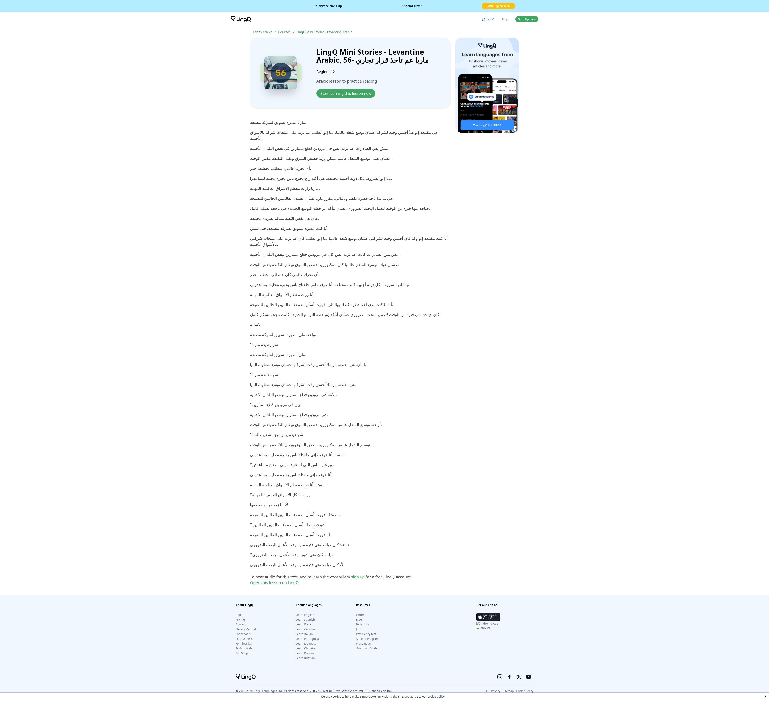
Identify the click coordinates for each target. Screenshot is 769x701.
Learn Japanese (306, 643)
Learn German (305, 629)
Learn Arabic (262, 32)
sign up (358, 577)
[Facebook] (509, 677)
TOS (486, 691)
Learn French (304, 624)
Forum (360, 615)
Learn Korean (305, 653)
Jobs (359, 629)
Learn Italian (304, 634)
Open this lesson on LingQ (274, 582)
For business (244, 639)
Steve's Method (246, 629)
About (240, 615)
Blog (359, 619)
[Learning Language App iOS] (488, 617)
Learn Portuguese (308, 639)
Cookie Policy (524, 691)
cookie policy (436, 696)
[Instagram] (500, 677)
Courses (284, 32)
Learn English (305, 615)
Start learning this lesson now (345, 93)
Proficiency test (366, 634)
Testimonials (244, 648)
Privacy (495, 691)
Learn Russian (305, 658)
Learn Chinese (305, 648)
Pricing (240, 619)
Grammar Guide (367, 648)
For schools (243, 634)
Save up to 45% (498, 6)
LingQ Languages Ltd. (268, 691)
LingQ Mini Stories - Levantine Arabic (324, 32)
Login (505, 19)
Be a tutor (362, 624)
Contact (241, 624)
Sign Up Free (526, 19)
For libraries (244, 643)
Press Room (364, 643)
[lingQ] (241, 19)
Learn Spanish (305, 619)
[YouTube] (528, 677)
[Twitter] (519, 677)
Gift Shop (242, 653)
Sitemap (508, 691)
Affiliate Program (367, 639)
